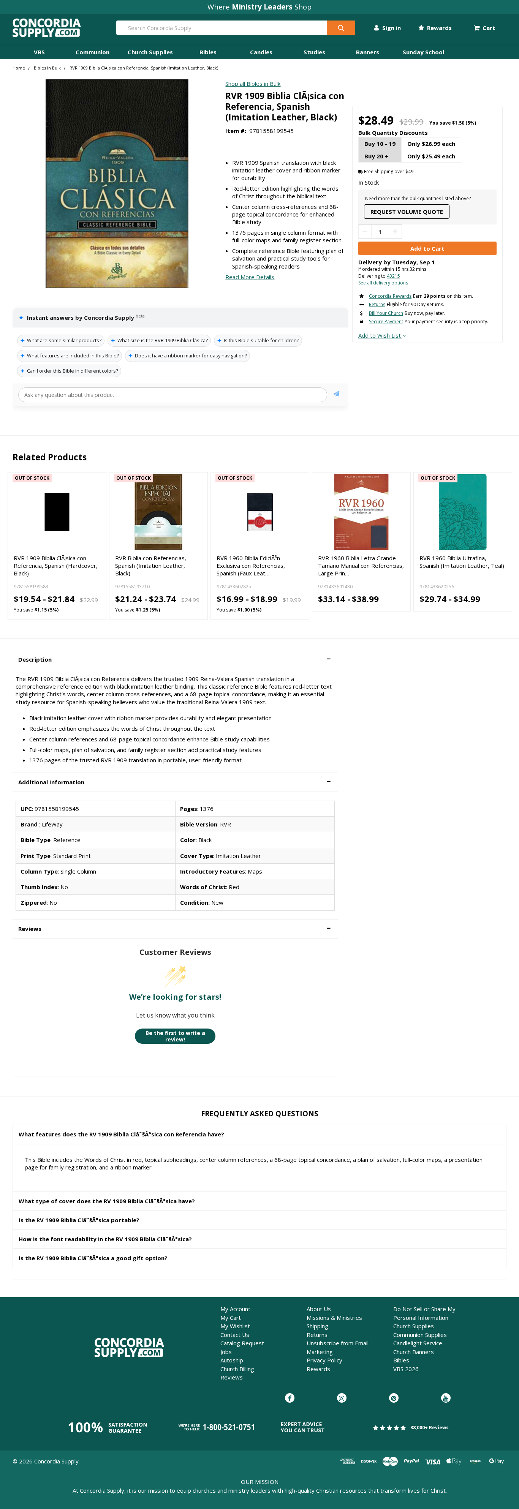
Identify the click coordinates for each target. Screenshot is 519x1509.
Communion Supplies (420, 1334)
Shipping (317, 1326)
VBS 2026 (406, 1369)
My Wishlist (235, 1326)
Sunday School (423, 52)
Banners (367, 52)
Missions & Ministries (334, 1317)
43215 (393, 276)
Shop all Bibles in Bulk (252, 83)
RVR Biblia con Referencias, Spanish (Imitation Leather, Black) (150, 565)
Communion (92, 52)
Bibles (208, 52)
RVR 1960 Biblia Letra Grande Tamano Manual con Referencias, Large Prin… (361, 565)
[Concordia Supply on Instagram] (342, 1398)
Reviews (231, 1377)
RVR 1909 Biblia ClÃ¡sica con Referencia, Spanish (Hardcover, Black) (56, 565)
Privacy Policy (324, 1360)
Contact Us (234, 1334)
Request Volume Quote (406, 211)
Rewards (439, 28)
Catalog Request (242, 1343)
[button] (175, 659)
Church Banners (413, 1352)
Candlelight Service (417, 1343)
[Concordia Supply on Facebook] (289, 1398)
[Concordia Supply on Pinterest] (394, 1398)
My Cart (230, 1317)
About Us (319, 1309)
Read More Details (249, 277)
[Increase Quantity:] (395, 231)
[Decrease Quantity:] (365, 231)
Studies (314, 52)
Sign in (390, 28)
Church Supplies (150, 52)
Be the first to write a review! (175, 1036)
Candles (261, 52)
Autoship (231, 1360)
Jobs (226, 1352)
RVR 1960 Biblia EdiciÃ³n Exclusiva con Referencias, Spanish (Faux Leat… (251, 565)
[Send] (336, 394)
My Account (235, 1309)
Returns (317, 1334)
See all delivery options (383, 283)
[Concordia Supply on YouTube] (446, 1398)
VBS (39, 52)
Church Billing (237, 1369)
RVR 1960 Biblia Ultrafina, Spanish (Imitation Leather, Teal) (461, 561)
